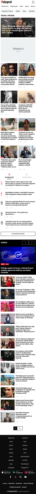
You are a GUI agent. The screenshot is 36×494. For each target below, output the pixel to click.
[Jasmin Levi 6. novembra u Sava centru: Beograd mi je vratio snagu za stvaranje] (8, 318)
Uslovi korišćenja (28, 483)
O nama (5, 483)
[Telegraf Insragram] (20, 477)
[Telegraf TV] (25, 477)
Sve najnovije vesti (18, 233)
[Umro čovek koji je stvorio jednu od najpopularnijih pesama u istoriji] (27, 152)
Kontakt (24, 487)
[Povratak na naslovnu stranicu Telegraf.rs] (6, 2)
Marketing (11, 483)
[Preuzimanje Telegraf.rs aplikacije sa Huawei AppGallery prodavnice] (29, 472)
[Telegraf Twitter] (15, 477)
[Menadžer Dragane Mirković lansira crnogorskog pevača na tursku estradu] (8, 417)
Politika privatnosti (15, 487)
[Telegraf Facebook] (10, 477)
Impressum (19, 483)
